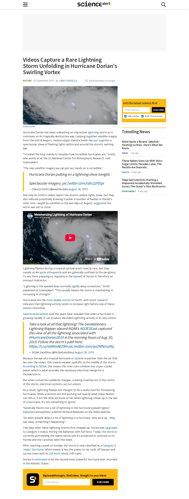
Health (125, 172)
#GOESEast (88, 328)
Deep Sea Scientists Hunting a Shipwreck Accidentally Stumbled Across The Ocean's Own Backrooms (143, 183)
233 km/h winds (58, 453)
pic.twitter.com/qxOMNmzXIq (91, 346)
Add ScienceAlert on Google (102, 80)
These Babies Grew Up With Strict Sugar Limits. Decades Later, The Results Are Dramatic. (142, 164)
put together (101, 140)
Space (125, 153)
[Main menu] (25, 4)
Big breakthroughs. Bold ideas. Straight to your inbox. (75, 475)
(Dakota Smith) (29, 126)
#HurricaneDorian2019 (46, 337)
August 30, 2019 (78, 189)
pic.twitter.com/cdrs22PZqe (83, 183)
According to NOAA (34, 366)
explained (29, 412)
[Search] (163, 4)
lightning (93, 132)
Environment (129, 191)
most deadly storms (58, 300)
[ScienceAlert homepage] (94, 4)
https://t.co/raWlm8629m (48, 346)
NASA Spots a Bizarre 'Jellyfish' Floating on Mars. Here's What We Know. (142, 145)
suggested (100, 203)
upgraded (111, 427)
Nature (27, 80)
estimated (40, 459)
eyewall (77, 276)
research (102, 300)
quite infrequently (51, 272)
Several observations (35, 314)
